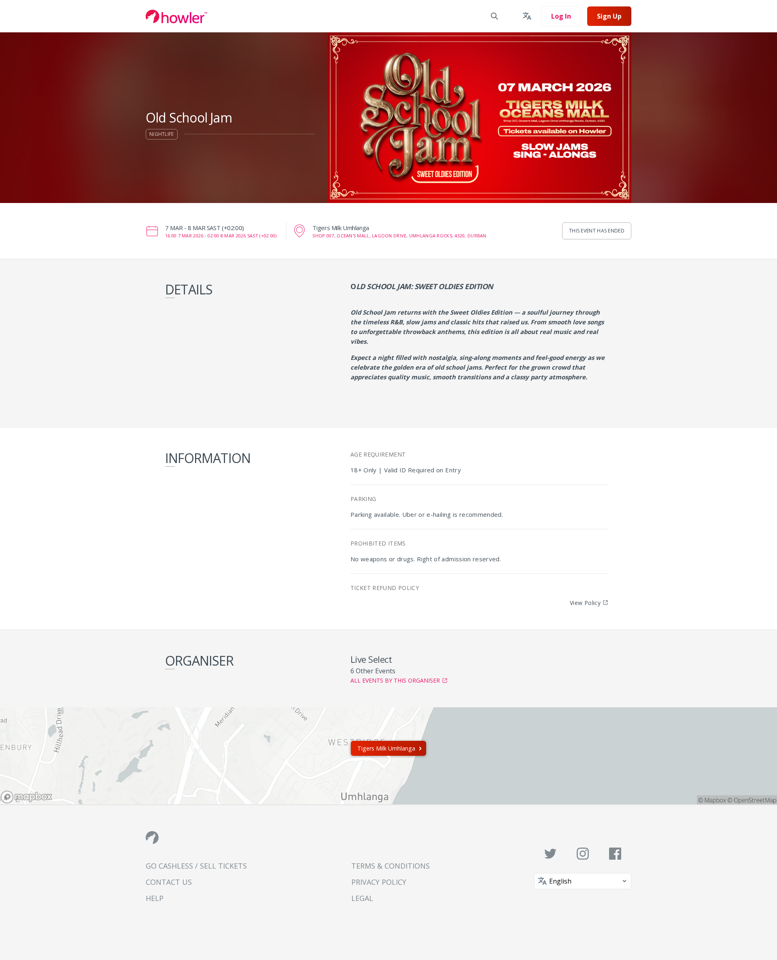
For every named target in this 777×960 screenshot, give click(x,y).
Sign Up (609, 16)
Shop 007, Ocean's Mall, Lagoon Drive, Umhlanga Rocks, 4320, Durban (399, 236)
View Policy (585, 603)
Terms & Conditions (390, 866)
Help (154, 898)
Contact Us (169, 882)
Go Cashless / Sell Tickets (196, 866)
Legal (362, 898)
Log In (561, 16)
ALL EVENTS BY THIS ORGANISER (395, 680)
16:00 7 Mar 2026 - (220, 236)
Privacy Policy (378, 882)
